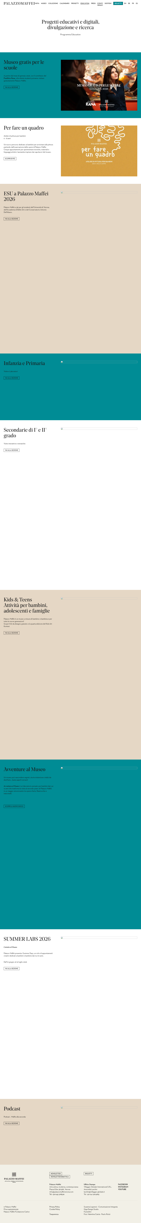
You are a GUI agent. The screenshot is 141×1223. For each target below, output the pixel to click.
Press (93, 3)
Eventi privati (100, 4)
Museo (43, 3)
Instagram (123, 1187)
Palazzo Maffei (19, 3)
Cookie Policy (54, 1209)
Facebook (123, 1184)
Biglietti (118, 3)
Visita (37, 3)
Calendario (64, 3)
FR (133, 3)
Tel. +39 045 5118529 (56, 1194)
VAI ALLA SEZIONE (11, 87)
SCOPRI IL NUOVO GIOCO (14, 806)
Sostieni (108, 3)
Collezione (53, 3)
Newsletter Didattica (60, 1177)
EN (125, 3)
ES (137, 3)
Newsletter (56, 1173)
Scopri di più (10, 158)
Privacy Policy (54, 1207)
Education (85, 3)
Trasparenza (53, 1214)
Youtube (122, 1189)
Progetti (75, 3)
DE (129, 3)
